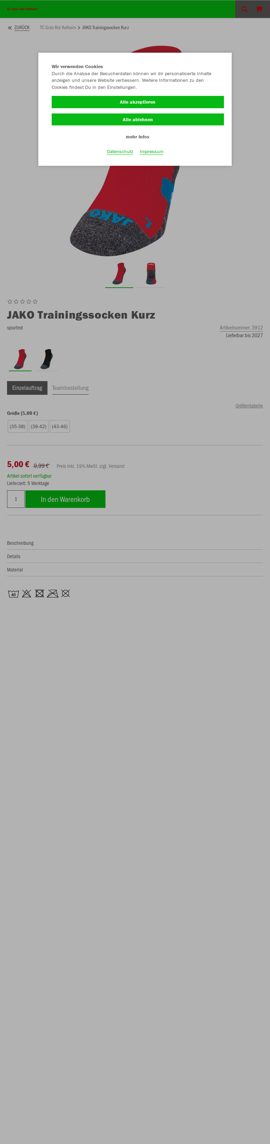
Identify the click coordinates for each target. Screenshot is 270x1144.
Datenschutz (120, 151)
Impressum (151, 151)
